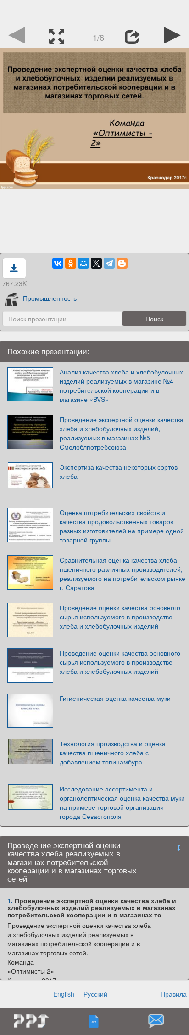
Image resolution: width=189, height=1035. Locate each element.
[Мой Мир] (83, 263)
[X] (96, 263)
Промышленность (50, 298)
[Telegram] (109, 263)
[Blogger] (122, 263)
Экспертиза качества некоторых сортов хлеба (119, 471)
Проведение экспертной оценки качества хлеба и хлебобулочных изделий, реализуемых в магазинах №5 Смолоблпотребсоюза (121, 433)
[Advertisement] (94, 11)
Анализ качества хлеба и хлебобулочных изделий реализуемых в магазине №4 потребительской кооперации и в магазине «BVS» (121, 385)
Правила (174, 993)
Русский (95, 993)
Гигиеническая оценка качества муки (115, 698)
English (63, 993)
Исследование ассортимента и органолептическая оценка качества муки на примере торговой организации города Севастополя (122, 802)
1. (10, 900)
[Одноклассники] (70, 263)
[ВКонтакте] (57, 263)
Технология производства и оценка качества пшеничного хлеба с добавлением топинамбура (113, 752)
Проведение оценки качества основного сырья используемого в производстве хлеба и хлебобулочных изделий (120, 616)
